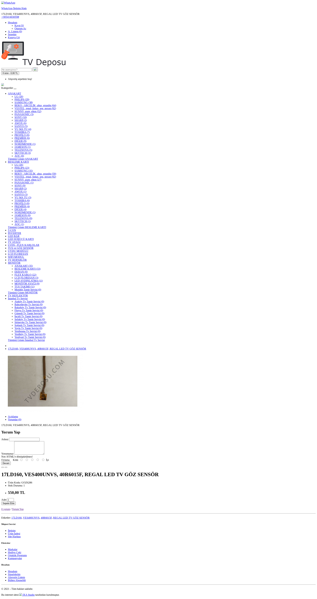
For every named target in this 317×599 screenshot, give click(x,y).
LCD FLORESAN (18, 254)
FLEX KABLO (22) (25, 274)
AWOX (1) (20, 191)
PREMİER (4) (22, 206)
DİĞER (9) (20, 141)
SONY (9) (20, 185)
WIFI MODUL (16, 257)
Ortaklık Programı (17, 555)
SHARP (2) (21, 120)
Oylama (5, 460)
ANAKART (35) (24, 265)
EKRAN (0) (21, 271)
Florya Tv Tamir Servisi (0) (29, 310)
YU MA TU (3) (23, 197)
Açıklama (13, 416)
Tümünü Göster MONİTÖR (23, 292)
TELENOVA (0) (23, 218)
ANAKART (14, 93)
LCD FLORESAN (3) (26, 277)
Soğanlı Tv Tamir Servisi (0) (29, 325)
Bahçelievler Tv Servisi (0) (29, 304)
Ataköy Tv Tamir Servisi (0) (29, 301)
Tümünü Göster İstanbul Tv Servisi (26, 340)
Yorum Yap (18, 509)
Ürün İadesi (14, 533)
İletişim (12, 530)
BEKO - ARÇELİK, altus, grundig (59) (35, 173)
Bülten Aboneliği (17, 580)
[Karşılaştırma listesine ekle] (6, 467)
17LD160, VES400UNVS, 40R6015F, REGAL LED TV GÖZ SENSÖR (47, 348)
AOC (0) (19, 155)
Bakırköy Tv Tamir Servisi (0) (30, 307)
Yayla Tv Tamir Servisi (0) (28, 328)
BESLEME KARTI (18, 161)
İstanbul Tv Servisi (18, 298)
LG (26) (19, 96)
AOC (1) (19, 224)
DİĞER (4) (20, 209)
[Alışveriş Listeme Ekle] (2, 467)
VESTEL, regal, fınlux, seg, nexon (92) (35, 108)
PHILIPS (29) (22, 99)
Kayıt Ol (19, 25)
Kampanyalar (15, 558)
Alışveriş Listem (16, 577)
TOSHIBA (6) (22, 200)
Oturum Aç (20, 28)
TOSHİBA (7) (22, 132)
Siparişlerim (14, 574)
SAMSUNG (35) (24, 170)
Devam (6, 463)
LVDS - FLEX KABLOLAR (23, 245)
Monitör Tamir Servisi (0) (28, 289)
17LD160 (16, 517)
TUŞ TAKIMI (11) (25, 286)
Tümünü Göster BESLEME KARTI (27, 227)
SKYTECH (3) (23, 153)
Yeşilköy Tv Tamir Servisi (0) (30, 334)
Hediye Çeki (14, 552)
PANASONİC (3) (24, 114)
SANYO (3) (21, 194)
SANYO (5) (21, 126)
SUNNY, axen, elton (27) (28, 179)
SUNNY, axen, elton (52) (28, 111)
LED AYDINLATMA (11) (29, 280)
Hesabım (12, 571)
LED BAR (13, 236)
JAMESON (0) (23, 215)
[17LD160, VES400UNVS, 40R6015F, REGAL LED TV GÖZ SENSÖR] (42, 411)
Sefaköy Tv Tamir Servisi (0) (30, 319)
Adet (3, 499)
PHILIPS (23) (22, 167)
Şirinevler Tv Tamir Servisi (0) (30, 322)
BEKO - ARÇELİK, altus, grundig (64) (35, 105)
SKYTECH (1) (23, 221)
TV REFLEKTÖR (18, 295)
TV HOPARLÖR (17, 259)
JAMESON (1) (23, 147)
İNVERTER (14, 233)
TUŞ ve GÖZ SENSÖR (21, 248)
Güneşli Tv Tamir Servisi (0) (29, 313)
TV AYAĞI (14, 242)
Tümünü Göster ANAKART (23, 158)
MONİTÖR (14, 262)
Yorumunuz (7, 453)
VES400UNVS (31, 517)
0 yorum (5, 509)
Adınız (4, 439)
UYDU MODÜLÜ (18, 251)
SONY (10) (21, 117)
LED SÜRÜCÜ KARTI (21, 239)
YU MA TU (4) (23, 129)
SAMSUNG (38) (24, 102)
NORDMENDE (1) (25, 144)
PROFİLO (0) (22, 135)
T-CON (12, 230)
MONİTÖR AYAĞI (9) (27, 283)
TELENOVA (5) (23, 150)
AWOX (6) (20, 123)
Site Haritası (14, 536)
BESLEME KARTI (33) (27, 268)
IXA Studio (28, 594)
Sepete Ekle (8, 503)
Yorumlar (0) (14, 419)
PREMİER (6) (22, 138)
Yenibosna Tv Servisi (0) (27, 331)
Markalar (12, 549)
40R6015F (46, 517)
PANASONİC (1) (24, 182)
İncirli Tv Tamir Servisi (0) (28, 316)
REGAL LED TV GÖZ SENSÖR (71, 517)
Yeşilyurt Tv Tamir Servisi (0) (30, 337)
